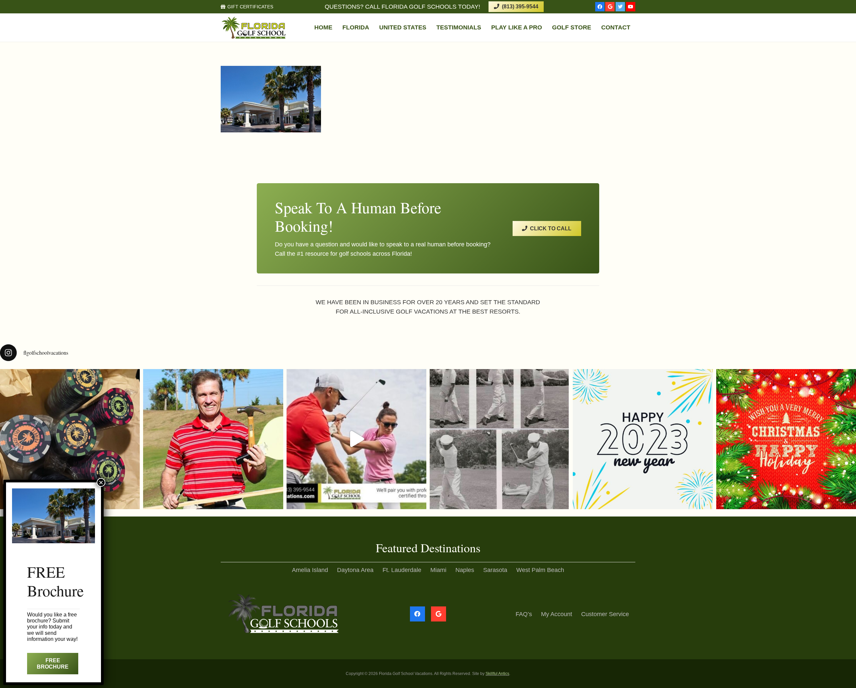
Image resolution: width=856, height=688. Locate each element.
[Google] (610, 6)
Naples (464, 570)
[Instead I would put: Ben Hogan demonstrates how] (499, 439)
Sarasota (495, 570)
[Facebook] (600, 6)
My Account (556, 614)
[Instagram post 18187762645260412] (356, 439)
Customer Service (605, 614)
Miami (438, 570)
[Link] (254, 27)
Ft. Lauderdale (402, 570)
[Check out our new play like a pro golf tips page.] (213, 439)
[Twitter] (620, 6)
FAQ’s (524, 614)
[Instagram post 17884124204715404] (786, 439)
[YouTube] (630, 6)
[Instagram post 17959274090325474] (643, 439)
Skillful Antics (497, 673)
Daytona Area (355, 570)
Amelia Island (310, 570)
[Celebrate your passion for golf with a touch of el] (70, 439)
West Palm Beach (540, 570)
